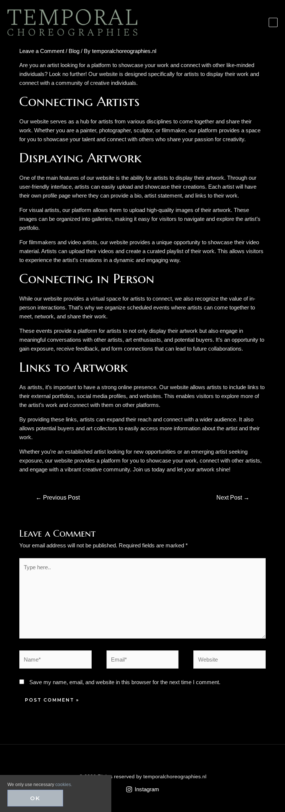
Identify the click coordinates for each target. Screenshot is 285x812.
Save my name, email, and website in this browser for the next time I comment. (124, 682)
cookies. (63, 784)
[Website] (229, 661)
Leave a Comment (41, 51)
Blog (74, 51)
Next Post (232, 497)
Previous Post (58, 497)
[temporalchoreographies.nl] (72, 22)
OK (35, 798)
